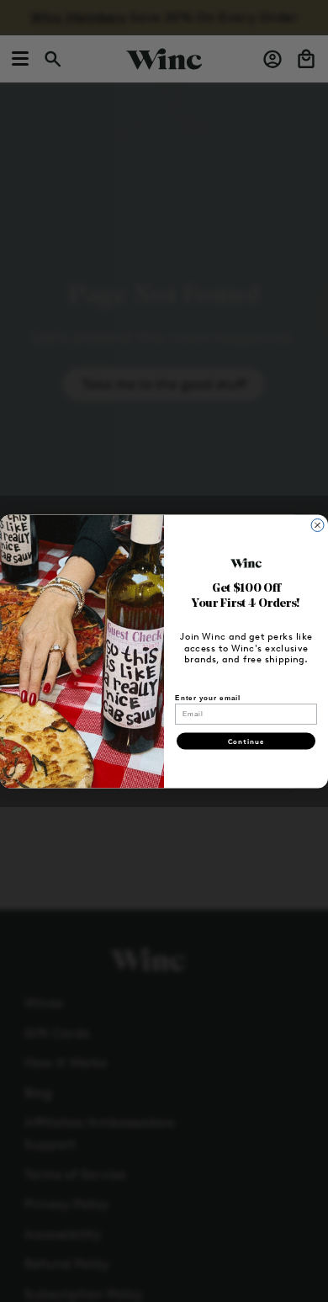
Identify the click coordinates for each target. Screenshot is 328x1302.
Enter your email (208, 697)
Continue (246, 740)
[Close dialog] (317, 524)
